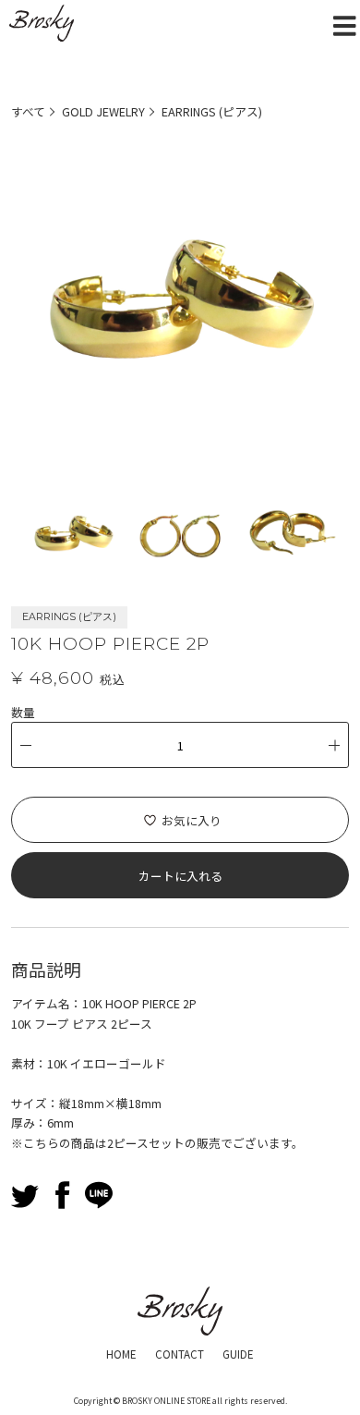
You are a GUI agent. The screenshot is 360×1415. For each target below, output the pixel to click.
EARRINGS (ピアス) (212, 111)
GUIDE (238, 1354)
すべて (28, 111)
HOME (121, 1354)
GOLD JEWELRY (103, 111)
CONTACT (179, 1354)
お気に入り (192, 820)
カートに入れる (180, 875)
